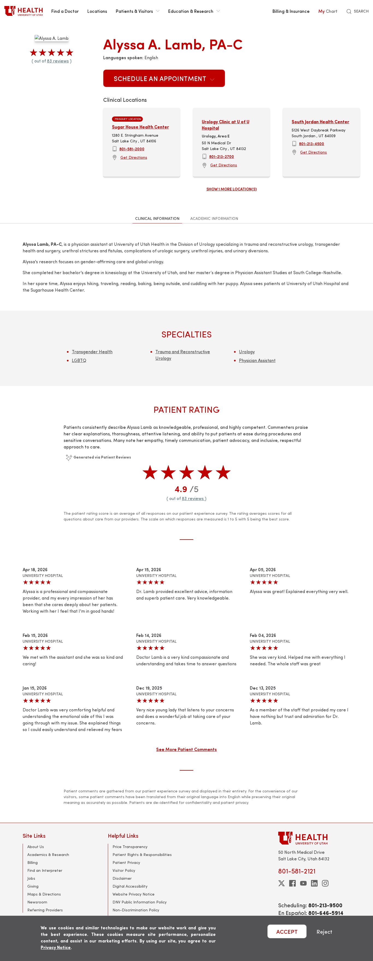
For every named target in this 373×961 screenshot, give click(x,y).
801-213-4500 (311, 143)
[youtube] (303, 883)
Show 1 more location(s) (231, 188)
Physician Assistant (257, 360)
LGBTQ (79, 360)
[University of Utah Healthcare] (314, 838)
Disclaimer (122, 878)
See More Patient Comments (186, 749)
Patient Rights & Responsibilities (142, 854)
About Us (35, 846)
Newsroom (37, 902)
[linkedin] (314, 883)
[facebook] (292, 883)
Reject (324, 931)
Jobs (31, 878)
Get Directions (133, 157)
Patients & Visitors (134, 11)
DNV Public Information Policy (140, 902)
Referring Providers (45, 909)
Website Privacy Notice (134, 894)
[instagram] (325, 883)
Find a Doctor (65, 11)
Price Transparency (130, 846)
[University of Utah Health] (23, 11)
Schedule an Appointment (161, 78)
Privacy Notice (56, 947)
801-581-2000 (131, 148)
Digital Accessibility (130, 886)
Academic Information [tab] (214, 218)
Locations (97, 11)
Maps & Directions (44, 894)
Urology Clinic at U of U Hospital (225, 124)
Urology (247, 351)
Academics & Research (48, 854)
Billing (32, 862)
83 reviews (58, 61)
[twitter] (281, 883)
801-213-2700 (221, 156)
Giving (33, 886)
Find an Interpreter (44, 870)
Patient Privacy (126, 862)
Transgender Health (92, 351)
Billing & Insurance (291, 11)
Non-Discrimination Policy (136, 909)
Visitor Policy (124, 870)
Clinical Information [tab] (157, 218)
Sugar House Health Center (140, 127)
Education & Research (190, 11)
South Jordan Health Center (320, 121)
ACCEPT (287, 931)
